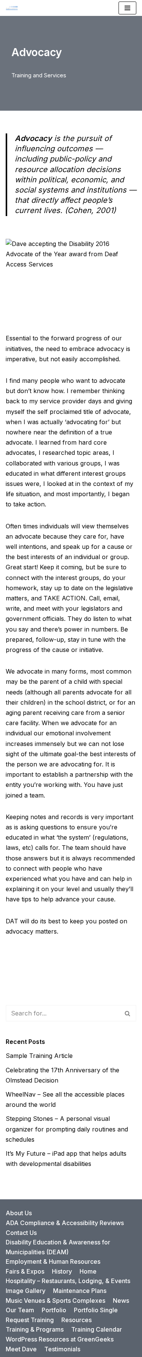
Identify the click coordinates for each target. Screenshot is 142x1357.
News (121, 1300)
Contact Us (21, 1232)
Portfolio (54, 1310)
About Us (19, 1213)
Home (88, 1271)
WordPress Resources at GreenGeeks (60, 1339)
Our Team (20, 1310)
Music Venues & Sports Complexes (55, 1300)
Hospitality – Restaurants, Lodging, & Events (68, 1281)
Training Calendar (96, 1329)
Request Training (30, 1320)
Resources (76, 1320)
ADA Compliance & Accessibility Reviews (65, 1223)
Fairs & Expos (25, 1271)
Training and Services (38, 75)
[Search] (127, 1013)
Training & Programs (35, 1329)
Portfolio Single (96, 1310)
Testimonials (62, 1349)
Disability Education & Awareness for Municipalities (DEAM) (58, 1247)
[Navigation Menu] (127, 8)
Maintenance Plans (79, 1290)
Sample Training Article (39, 1055)
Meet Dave (21, 1349)
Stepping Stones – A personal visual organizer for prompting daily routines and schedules (67, 1129)
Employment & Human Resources (53, 1261)
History (62, 1271)
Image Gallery (25, 1290)
